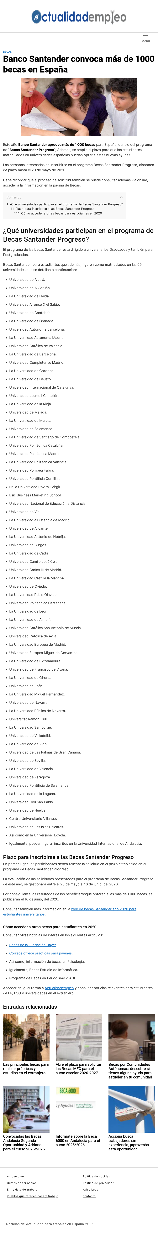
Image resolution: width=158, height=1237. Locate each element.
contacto (89, 1196)
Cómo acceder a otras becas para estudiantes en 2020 (61, 213)
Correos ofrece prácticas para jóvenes (40, 953)
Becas (7, 51)
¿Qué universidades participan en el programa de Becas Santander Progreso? (66, 204)
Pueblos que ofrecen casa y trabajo (32, 1196)
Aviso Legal (91, 1189)
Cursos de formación (22, 1183)
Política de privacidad (98, 1183)
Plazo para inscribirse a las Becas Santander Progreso (54, 209)
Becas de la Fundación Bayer (32, 945)
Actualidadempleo (59, 988)
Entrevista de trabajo (22, 1189)
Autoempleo (15, 1176)
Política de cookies (96, 1176)
